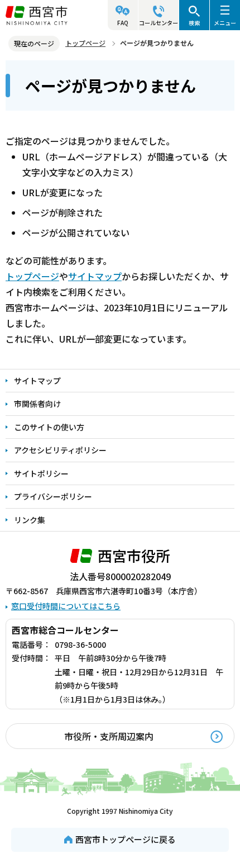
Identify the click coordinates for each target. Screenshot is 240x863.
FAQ (122, 22)
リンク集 (29, 519)
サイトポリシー (41, 473)
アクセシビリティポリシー (60, 450)
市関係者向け (37, 403)
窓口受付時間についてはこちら (66, 605)
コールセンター (158, 22)
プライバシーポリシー (53, 496)
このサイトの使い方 (49, 427)
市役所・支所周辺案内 (108, 736)
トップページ (85, 43)
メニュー (225, 22)
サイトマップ (95, 276)
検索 (194, 22)
